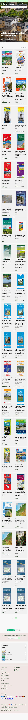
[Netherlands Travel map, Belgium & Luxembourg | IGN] (21, 174)
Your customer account (5, 678)
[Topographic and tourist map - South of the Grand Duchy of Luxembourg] (7, 402)
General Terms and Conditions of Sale (9, 707)
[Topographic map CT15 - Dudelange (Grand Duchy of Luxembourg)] (7, 600)
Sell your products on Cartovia (6, 685)
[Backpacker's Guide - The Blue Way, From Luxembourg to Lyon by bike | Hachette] (7, 514)
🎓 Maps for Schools (4, 689)
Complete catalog (4, 688)
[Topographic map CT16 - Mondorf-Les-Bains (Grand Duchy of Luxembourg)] (21, 573)
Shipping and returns (5, 683)
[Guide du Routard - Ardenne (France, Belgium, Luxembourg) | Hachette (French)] (7, 90)
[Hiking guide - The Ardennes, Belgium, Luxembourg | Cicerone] (21, 203)
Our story (2, 680)
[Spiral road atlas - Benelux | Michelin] (21, 459)
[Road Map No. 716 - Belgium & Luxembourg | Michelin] (7, 486)
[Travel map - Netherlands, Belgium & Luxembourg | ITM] (21, 119)
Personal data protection (6, 709)
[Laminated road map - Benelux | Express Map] (21, 229)
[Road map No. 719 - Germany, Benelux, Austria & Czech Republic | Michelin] (7, 175)
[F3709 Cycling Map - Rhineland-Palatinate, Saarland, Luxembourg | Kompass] (21, 486)
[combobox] (14, 7)
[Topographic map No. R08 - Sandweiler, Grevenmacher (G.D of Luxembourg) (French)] (7, 317)
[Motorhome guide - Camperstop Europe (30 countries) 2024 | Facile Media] (21, 431)
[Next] (16, 618)
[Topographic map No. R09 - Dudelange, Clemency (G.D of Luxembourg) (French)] (21, 317)
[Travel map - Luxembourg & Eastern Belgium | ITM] (7, 459)
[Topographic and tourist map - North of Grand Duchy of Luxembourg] (21, 374)
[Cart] (23, 4)
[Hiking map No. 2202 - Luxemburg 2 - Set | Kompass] (7, 230)
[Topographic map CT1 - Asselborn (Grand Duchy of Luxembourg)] (21, 600)
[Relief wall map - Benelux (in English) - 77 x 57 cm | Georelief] (7, 543)
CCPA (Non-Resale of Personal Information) (10, 710)
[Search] (26, 7)
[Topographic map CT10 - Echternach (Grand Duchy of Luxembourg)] (7, 572)
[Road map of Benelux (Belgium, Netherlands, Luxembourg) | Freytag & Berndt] (21, 147)
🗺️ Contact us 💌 (4, 677)
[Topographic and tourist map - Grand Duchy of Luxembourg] (7, 374)
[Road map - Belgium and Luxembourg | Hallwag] (7, 146)
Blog (2, 681)
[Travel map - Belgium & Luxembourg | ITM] (7, 118)
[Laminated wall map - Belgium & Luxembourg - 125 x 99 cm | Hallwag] (7, 203)
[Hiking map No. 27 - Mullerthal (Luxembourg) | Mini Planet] (7, 432)
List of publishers (4, 686)
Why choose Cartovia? (5, 675)
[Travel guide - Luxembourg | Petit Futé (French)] (21, 62)
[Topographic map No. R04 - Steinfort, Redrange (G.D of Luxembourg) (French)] (21, 402)
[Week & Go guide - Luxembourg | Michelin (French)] (7, 62)
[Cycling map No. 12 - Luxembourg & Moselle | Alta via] (7, 256)
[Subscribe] (19, 638)
